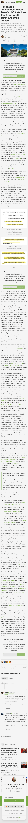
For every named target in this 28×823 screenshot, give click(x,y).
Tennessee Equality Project (8, 103)
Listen (24, 36)
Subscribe (19, 2)
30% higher (22, 564)
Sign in (25, 2)
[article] (14, 754)
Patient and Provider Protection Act (13, 458)
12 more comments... (6, 736)
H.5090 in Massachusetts (8, 461)
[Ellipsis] (26, 692)
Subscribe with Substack (15, 806)
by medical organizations (18, 154)
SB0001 (19, 97)
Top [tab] (3, 744)
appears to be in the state (16, 605)
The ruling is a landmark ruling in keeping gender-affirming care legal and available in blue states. (10, 769)
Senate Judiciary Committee (15, 522)
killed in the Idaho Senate (12, 365)
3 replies (8, 708)
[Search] (25, 744)
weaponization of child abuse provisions (12, 404)
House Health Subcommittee (12, 512)
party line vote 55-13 (17, 363)
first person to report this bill (12, 579)
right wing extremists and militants (12, 585)
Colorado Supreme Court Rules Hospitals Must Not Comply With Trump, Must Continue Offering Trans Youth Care (9, 765)
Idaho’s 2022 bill (18, 349)
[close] (23, 777)
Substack (6, 819)
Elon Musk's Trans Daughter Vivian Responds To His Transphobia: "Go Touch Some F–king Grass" (10, 750)
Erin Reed (7, 35)
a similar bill (17, 159)
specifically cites (15, 463)
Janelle (6, 692)
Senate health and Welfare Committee (14, 504)
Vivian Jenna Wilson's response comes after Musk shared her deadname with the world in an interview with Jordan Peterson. (9, 755)
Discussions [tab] (12, 744)
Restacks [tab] (11, 678)
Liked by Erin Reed (9, 694)
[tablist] (7, 678)
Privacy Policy (19, 813)
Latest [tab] (6, 744)
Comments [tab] (4, 678)
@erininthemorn (5, 617)
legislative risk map (19, 84)
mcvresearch (7, 713)
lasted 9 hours (13, 169)
